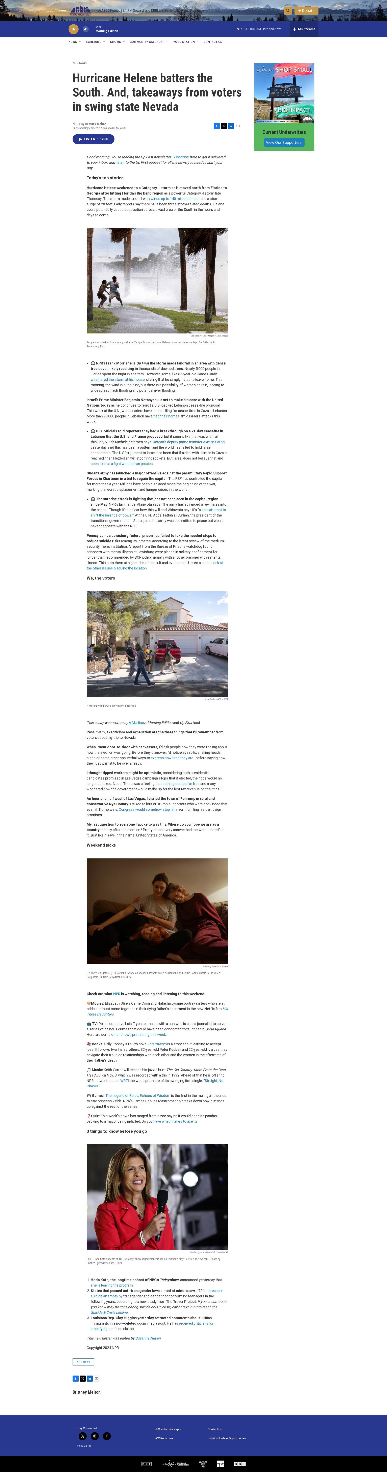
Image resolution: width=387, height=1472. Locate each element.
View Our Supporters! (284, 142)
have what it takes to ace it (174, 1121)
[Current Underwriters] (284, 93)
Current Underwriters (284, 132)
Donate (308, 10)
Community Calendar (147, 41)
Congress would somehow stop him (148, 809)
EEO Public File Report (168, 1429)
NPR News (80, 63)
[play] (73, 29)
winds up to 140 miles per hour (175, 199)
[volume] (85, 29)
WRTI (124, 1081)
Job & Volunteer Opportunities (227, 1438)
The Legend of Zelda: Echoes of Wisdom (137, 1095)
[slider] (92, 29)
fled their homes (166, 416)
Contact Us (213, 41)
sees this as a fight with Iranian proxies (122, 464)
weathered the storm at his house (118, 379)
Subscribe (181, 157)
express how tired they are (172, 758)
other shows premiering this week (138, 1034)
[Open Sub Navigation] (80, 41)
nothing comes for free (181, 784)
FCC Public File (164, 1438)
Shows (115, 41)
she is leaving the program (112, 1285)
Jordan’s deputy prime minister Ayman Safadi (189, 442)
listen (120, 162)
